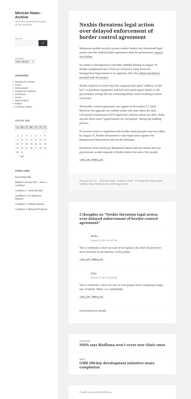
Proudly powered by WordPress (95, 392)
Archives (19, 58)
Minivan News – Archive (28, 14)
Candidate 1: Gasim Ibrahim (29, 190)
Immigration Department (149, 180)
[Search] (42, 43)
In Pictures (20, 94)
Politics (18, 103)
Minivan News (109, 180)
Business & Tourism (24, 81)
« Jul (21, 156)
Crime (18, 84)
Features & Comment (25, 91)
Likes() (85, 160)
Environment (21, 88)
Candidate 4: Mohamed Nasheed (31, 209)
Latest (18, 97)
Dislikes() (97, 160)
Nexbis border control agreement (111, 183)
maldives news (86, 183)
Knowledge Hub (23, 177)
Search (18, 38)
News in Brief (21, 100)
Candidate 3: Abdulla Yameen (29, 204)
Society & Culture (23, 106)
